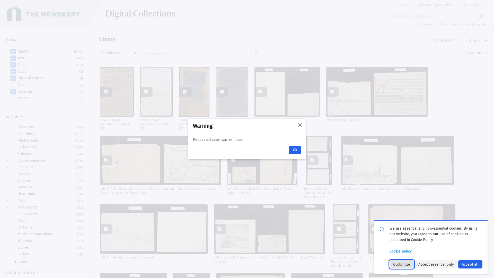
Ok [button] (295, 150)
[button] (300, 125)
